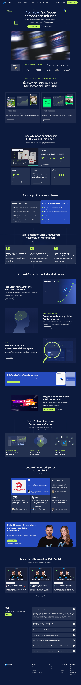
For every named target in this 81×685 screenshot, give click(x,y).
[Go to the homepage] (8, 665)
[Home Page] (7, 2)
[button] (19, 2)
